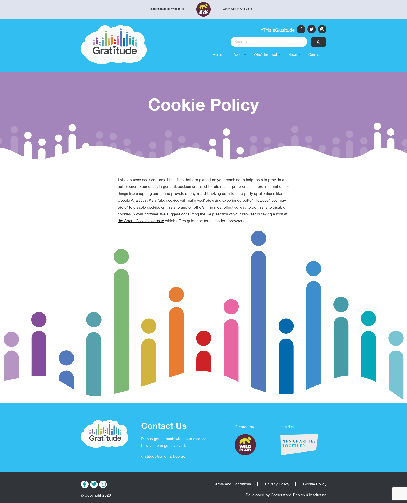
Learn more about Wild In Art (166, 8)
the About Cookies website (141, 221)
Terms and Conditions (232, 484)
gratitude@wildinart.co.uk (163, 456)
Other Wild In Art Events (238, 8)
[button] (318, 42)
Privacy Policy (277, 484)
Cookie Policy (314, 484)
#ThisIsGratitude (277, 30)
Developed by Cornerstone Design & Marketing (286, 495)
